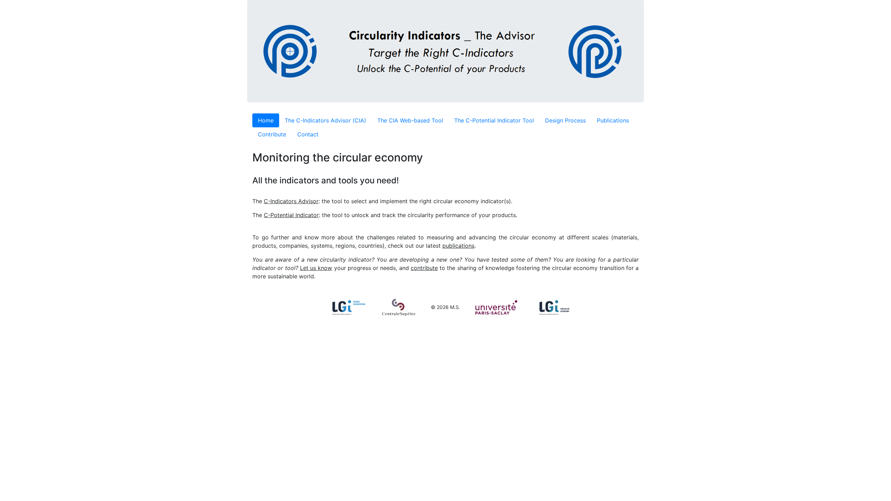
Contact (307, 134)
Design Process (565, 120)
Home (266, 120)
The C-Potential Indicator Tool (494, 120)
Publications (613, 120)
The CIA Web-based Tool (410, 120)
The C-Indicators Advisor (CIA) (325, 120)
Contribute (272, 134)
